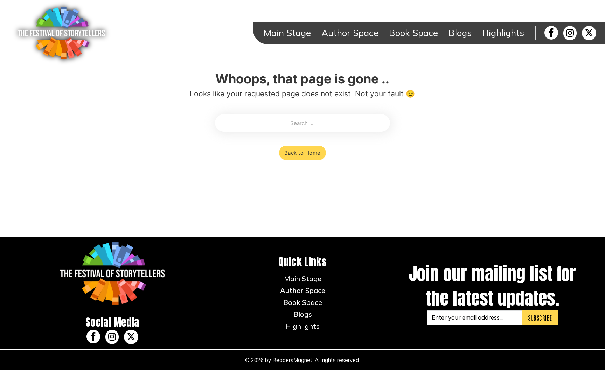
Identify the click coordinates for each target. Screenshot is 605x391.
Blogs (460, 33)
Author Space (349, 33)
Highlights (503, 33)
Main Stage (287, 33)
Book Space (413, 33)
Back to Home (302, 152)
